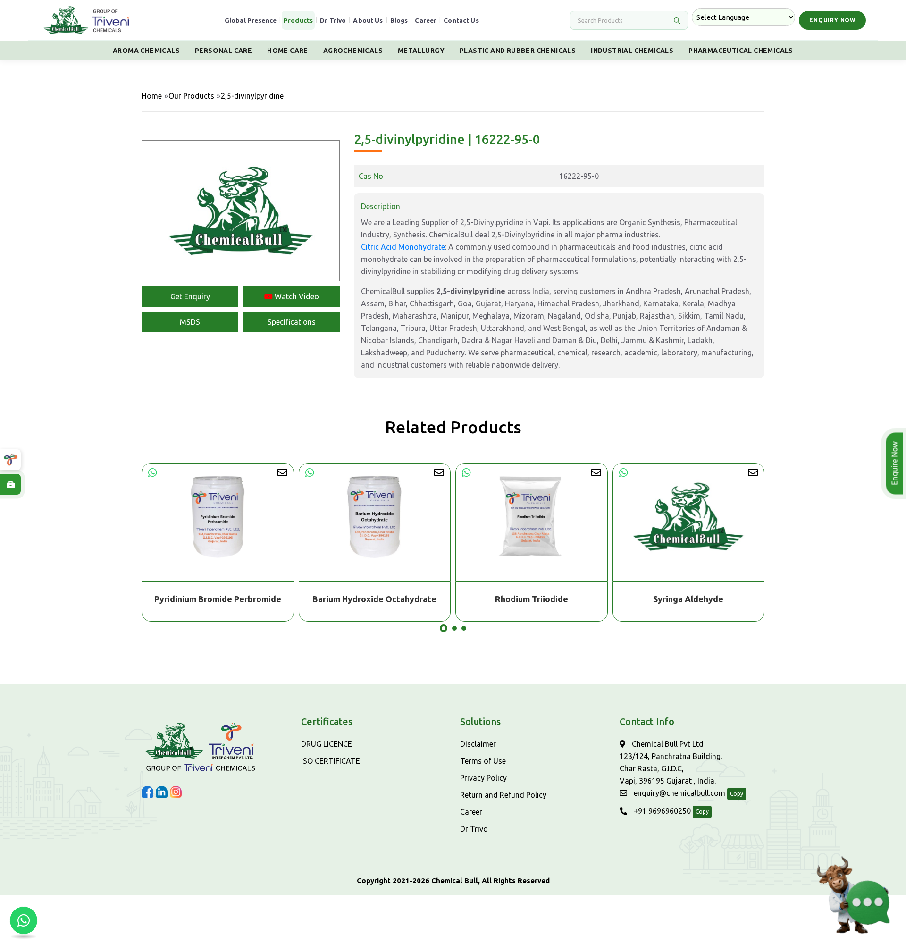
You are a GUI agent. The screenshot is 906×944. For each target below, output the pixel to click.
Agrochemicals (353, 50)
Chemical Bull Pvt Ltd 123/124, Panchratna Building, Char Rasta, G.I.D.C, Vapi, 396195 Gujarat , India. (671, 762)
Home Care (287, 50)
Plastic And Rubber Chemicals (518, 50)
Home (152, 96)
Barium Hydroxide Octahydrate (236, 599)
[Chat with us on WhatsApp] (23, 920)
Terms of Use (483, 761)
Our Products (191, 96)
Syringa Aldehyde (549, 599)
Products (298, 20)
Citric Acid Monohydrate (403, 247)
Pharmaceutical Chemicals (740, 50)
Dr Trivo (333, 20)
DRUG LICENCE (326, 744)
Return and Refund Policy (503, 795)
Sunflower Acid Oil (706, 599)
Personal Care (223, 50)
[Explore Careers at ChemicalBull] (10, 484)
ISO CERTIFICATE (330, 761)
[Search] (676, 20)
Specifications (292, 322)
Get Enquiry (190, 296)
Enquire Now (897, 463)
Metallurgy (421, 50)
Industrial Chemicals (632, 50)
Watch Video (296, 296)
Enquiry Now (832, 20)
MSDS (190, 322)
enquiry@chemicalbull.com (678, 793)
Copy (736, 794)
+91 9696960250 (661, 811)
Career (425, 20)
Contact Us (461, 20)
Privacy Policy (483, 778)
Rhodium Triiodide (392, 599)
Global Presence (251, 20)
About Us (368, 20)
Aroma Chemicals (146, 50)
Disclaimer (478, 744)
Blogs (399, 20)
